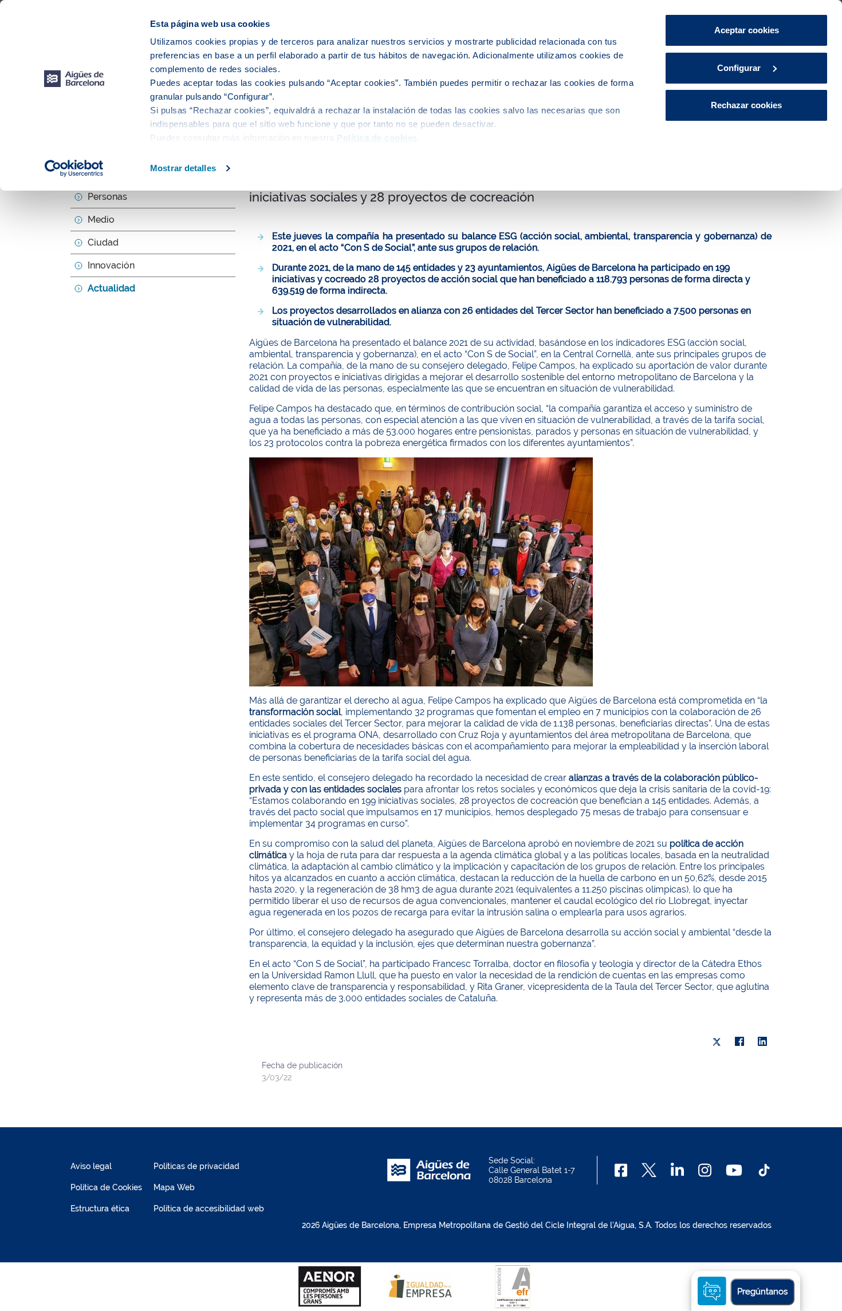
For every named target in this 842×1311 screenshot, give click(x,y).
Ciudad (103, 242)
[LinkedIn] (762, 1042)
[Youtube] (734, 1170)
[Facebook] (739, 1042)
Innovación (111, 265)
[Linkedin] (677, 1170)
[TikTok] (764, 1170)
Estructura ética (99, 1208)
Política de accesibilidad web (209, 1208)
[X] (716, 1042)
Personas (107, 196)
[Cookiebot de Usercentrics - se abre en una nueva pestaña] (74, 168)
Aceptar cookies (746, 30)
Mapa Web (174, 1187)
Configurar (740, 68)
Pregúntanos (762, 1291)
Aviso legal (91, 1166)
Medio (101, 219)
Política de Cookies (106, 1187)
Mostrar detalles (183, 168)
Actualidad (111, 288)
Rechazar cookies (746, 105)
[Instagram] (704, 1170)
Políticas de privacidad (196, 1166)
